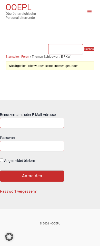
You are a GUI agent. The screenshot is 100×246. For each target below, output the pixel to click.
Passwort (7, 138)
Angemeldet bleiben (19, 161)
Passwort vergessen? (18, 191)
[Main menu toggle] (89, 11)
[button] (9, 237)
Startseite (12, 56)
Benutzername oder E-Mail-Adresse (28, 115)
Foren (25, 56)
